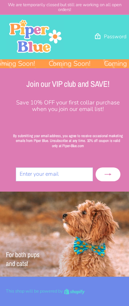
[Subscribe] (108, 174)
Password (115, 36)
